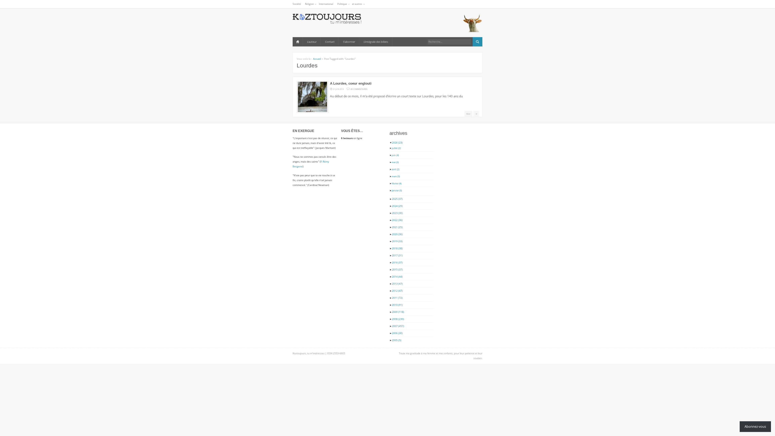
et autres (357, 4)
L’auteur (312, 42)
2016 (397, 262)
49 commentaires (359, 88)
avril (395, 169)
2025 (397, 199)
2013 (397, 283)
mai (395, 162)
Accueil (298, 41)
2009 (398, 312)
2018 (397, 248)
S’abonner (349, 42)
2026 (397, 142)
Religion (309, 4)
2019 (397, 241)
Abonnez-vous (755, 426)
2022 (397, 220)
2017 (397, 255)
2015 (397, 269)
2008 (398, 319)
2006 (397, 333)
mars (396, 176)
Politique (342, 4)
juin (395, 155)
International (326, 4)
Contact (330, 42)
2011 (397, 298)
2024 (397, 206)
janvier (397, 190)
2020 (397, 234)
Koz (468, 113)
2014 (397, 276)
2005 (396, 340)
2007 (398, 326)
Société (297, 4)
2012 (397, 290)
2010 (397, 305)
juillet (396, 148)
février (396, 183)
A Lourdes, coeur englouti (351, 83)
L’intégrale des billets (376, 42)
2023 (397, 213)
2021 (397, 227)
